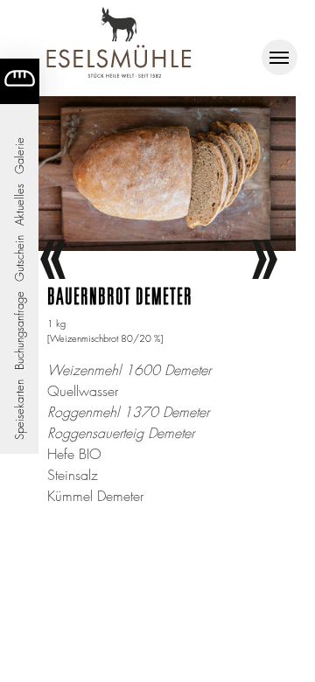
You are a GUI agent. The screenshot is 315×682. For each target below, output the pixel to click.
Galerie (19, 155)
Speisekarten (19, 409)
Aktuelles (19, 205)
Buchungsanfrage (19, 330)
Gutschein (19, 258)
